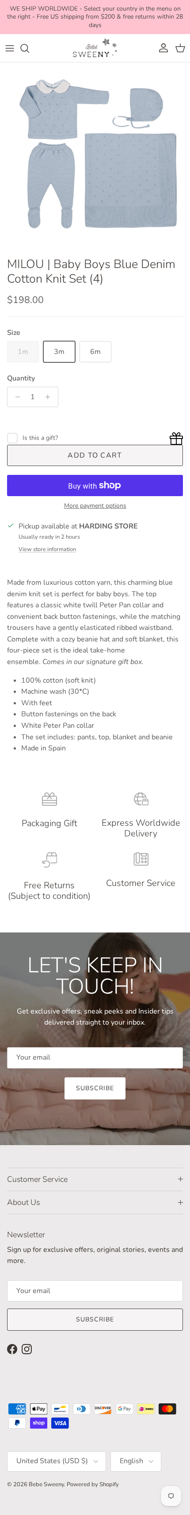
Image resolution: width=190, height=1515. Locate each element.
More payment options (95, 506)
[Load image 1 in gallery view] (95, 157)
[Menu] (9, 48)
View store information (47, 549)
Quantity (21, 378)
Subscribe (95, 1088)
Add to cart (95, 455)
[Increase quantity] (50, 397)
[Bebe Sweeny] (95, 48)
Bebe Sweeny (46, 1484)
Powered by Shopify (93, 1484)
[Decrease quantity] (15, 397)
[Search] (29, 48)
